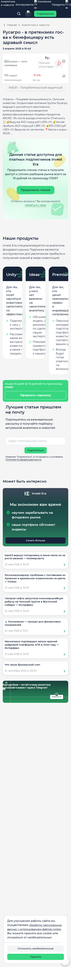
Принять (35, 956)
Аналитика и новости (8, 3)
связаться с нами (35, 205)
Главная (12, 25)
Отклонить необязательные (36, 948)
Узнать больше (35, 540)
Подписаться (45, 13)
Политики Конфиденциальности (23, 459)
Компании (44, 1)
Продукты (58, 4)
